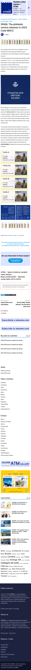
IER (19, 560)
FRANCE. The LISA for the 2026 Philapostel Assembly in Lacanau (21, 521)
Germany (3, 431)
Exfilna (22, 557)
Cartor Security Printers (7, 455)
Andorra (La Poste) (6, 421)
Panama (3, 397)
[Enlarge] (26, 152)
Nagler (10, 569)
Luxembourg (4, 448)
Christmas (4, 557)
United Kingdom (5, 453)
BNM (17, 667)
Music (21, 566)
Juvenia (21, 563)
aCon (3, 551)
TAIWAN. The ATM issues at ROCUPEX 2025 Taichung (19, 503)
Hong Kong (4, 390)
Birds (2, 554)
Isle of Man (4, 443)
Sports (25, 573)
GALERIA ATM (4, 645)
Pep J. (7, 34)
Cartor (18, 554)
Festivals (3, 560)
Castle (23, 554)
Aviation (26, 551)
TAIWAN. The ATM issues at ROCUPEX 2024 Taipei (19, 512)
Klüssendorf (25, 563)
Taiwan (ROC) (4, 404)
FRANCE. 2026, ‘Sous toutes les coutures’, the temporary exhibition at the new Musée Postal (20, 541)
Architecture (16, 551)
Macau (2, 394)
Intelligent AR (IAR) (10, 563)
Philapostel (15, 571)
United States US (5, 409)
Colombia (3, 382)
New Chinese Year (18, 569)
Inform (23, 560)
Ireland (2, 441)
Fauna (27, 557)
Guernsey (3, 438)
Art (23, 551)
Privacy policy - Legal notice (8, 633)
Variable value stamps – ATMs (19, 4)
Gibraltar (3, 433)
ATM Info (3, 652)
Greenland (3, 436)
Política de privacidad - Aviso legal (10, 608)
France (2, 429)
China (2, 387)
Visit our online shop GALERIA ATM (15, 260)
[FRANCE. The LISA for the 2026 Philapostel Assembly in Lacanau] (6, 526)
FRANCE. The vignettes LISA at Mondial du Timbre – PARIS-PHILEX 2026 (20, 531)
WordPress (10, 667)
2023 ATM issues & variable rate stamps (12, 353)
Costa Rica (3, 385)
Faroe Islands (4, 426)
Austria (3, 424)
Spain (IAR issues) (5, 373)
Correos (13, 294)
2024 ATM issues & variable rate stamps (12, 349)
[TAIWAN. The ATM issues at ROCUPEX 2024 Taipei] (6, 517)
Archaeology (9, 551)
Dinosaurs (18, 557)
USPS (9, 576)
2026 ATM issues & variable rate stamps (12, 340)
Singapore (3, 402)
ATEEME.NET (4, 647)
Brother (8, 294)
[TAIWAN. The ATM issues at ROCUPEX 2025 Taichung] (6, 508)
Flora (7, 560)
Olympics (10, 571)
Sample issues (12, 573)
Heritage (13, 560)
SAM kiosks (4, 573)
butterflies (14, 554)
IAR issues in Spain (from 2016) (9, 19)
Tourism (4, 576)
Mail (6, 566)
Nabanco (4, 569)
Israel (2, 392)
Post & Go (24, 571)
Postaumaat (4, 657)
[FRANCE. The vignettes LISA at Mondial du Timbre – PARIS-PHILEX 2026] (6, 535)
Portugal (3, 450)
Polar (20, 571)
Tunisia (3, 406)
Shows (21, 573)
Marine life (17, 566)
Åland (2, 419)
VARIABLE (3, 649)
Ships (17, 573)
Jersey (2, 445)
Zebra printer (13, 576)
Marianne (11, 566)
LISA (3, 566)
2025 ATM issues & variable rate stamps (12, 344)
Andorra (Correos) (5, 370)
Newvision (4, 571)
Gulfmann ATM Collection (7, 654)
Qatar (2, 399)
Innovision (27, 560)
